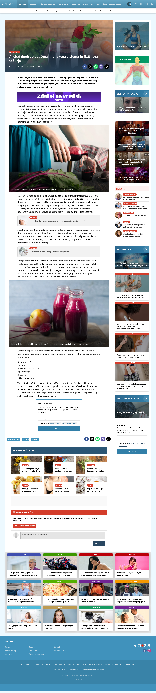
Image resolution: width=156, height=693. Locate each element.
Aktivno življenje (53, 11)
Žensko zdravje (48, 4)
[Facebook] (146, 4)
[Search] (136, 4)
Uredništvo (38, 665)
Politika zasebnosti (113, 665)
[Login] (152, 4)
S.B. (13, 67)
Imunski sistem (70, 11)
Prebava (103, 11)
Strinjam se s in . (58, 423)
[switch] (129, 4)
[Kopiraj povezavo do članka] (106, 66)
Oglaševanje (26, 665)
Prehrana (39, 11)
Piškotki (71, 665)
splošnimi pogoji (55, 423)
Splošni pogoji (129, 665)
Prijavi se (59, 428)
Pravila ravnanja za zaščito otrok (65, 670)
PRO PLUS (48, 665)
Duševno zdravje (80, 4)
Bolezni (33, 4)
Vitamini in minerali (88, 11)
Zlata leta (63, 4)
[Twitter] (90, 66)
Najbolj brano (122, 189)
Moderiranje (60, 665)
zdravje (35, 439)
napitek (25, 439)
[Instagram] (141, 4)
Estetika (95, 4)
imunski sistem (13, 439)
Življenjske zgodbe (112, 4)
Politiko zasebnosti (70, 423)
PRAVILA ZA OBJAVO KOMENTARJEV (25, 526)
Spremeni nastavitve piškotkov (89, 665)
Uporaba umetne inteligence (93, 670)
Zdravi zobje (115, 11)
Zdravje (22, 4)
